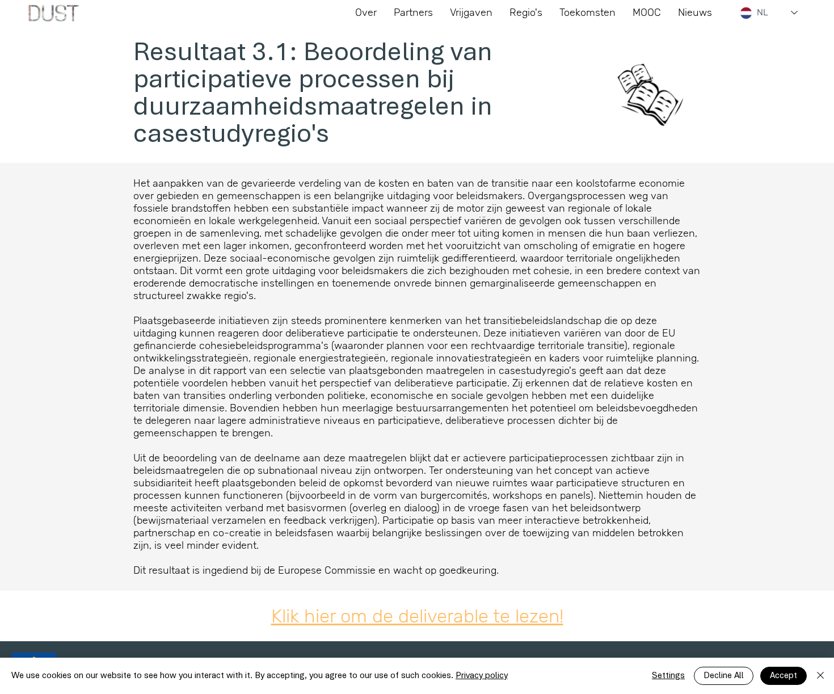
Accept (783, 675)
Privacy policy (482, 675)
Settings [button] (668, 675)
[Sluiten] (820, 676)
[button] (587, 13)
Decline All (724, 675)
